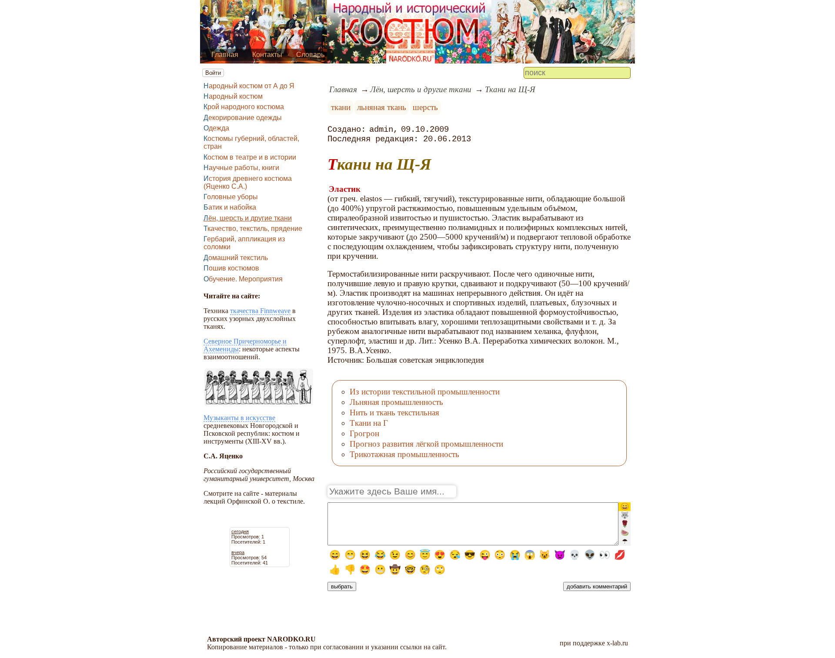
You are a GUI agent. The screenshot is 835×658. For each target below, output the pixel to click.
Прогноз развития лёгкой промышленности (426, 443)
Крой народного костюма (244, 106)
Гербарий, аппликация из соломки (244, 243)
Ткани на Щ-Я (510, 89)
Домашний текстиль (236, 257)
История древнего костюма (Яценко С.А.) (248, 182)
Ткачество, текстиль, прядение (253, 228)
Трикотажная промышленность (404, 454)
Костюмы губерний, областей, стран (251, 142)
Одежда (216, 128)
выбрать (342, 586)
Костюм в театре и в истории (250, 157)
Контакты (267, 54)
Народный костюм (233, 96)
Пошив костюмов (231, 268)
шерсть (425, 107)
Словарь (310, 54)
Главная (224, 54)
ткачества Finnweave (260, 310)
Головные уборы (231, 196)
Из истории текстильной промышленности (425, 391)
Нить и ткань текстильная (394, 412)
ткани (341, 107)
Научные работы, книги (241, 167)
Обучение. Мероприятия (243, 279)
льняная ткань (381, 107)
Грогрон (364, 433)
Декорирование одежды (243, 117)
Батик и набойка (230, 207)
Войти (213, 73)
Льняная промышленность (396, 402)
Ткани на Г (369, 423)
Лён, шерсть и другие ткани (248, 218)
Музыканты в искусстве (239, 417)
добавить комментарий (597, 586)
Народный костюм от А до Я (249, 86)
